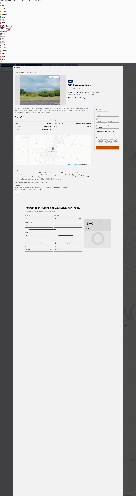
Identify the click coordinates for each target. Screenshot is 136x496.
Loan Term (56, 215)
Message (100, 127)
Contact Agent (108, 147)
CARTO (88, 164)
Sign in (5, 25)
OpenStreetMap (77, 164)
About (1, 36)
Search (2, 33)
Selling (1, 34)
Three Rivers (22, 72)
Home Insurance (29, 246)
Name (99, 115)
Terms (103, 144)
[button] (53, 148)
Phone (99, 121)
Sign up (2, 25)
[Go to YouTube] (0, 2)
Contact (2, 38)
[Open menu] (0, 62)
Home (16, 72)
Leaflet (70, 164)
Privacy (106, 144)
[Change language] (1, 4)
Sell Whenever (3, 31)
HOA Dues (56, 246)
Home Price (28, 215)
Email (111, 121)
